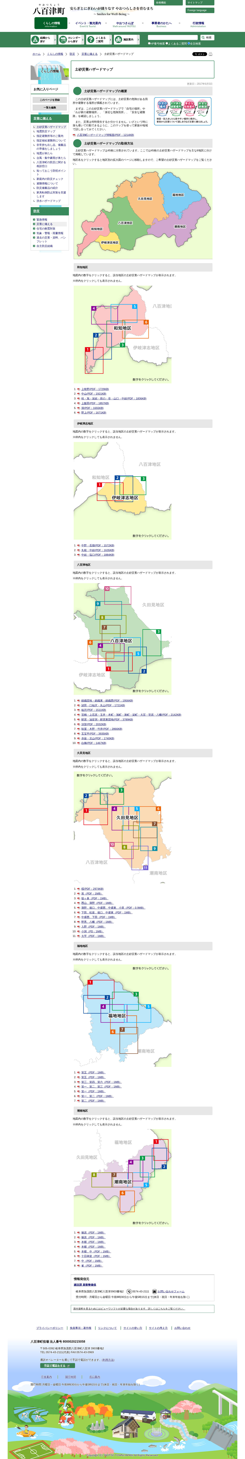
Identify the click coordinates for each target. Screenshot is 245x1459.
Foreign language (197, 10)
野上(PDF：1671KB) (93, 412)
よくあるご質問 (101, 39)
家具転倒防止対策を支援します (51, 194)
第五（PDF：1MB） (93, 1072)
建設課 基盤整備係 (85, 1284)
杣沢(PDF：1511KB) (93, 709)
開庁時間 (70, 1376)
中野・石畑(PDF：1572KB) (97, 545)
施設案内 (128, 39)
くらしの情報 (51, 23)
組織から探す (45, 39)
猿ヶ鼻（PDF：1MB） (94, 898)
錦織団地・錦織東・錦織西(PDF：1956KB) (107, 700)
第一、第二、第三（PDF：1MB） (101, 1086)
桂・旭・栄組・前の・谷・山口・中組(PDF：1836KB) (113, 398)
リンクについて (107, 1327)
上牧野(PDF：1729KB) (95, 389)
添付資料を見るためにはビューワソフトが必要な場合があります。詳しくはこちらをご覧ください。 (129, 1308)
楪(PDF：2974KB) (92, 888)
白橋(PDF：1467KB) (93, 743)
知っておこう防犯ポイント (51, 172)
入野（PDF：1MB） (93, 926)
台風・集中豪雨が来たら (51, 157)
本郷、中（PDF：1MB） (96, 1251)
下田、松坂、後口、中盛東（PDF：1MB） (106, 912)
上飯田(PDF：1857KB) (95, 403)
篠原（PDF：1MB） (93, 1232)
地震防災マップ (46, 131)
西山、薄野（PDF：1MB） (97, 902)
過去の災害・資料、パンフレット (51, 239)
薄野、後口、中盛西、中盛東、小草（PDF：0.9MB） (113, 907)
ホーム (37, 53)
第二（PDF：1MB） (93, 1100)
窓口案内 (94, 1376)
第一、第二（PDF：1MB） (97, 1096)
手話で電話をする (54, 1365)
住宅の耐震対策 (46, 228)
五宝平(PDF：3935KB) (95, 733)
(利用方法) (108, 1359)
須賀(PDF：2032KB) (93, 724)
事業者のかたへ (162, 23)
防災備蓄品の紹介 (47, 187)
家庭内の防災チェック (50, 178)
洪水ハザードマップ (49, 200)
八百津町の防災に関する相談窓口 (51, 164)
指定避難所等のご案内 (50, 135)
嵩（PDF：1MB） (92, 893)
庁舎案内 (46, 1376)
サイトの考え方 (158, 1327)
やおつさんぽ (125, 23)
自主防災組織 (45, 245)
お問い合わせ (182, 1327)
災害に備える (90, 53)
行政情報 (198, 23)
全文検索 (195, 43)
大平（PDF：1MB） (93, 936)
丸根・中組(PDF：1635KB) (97, 550)
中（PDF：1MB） (92, 1260)
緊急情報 (42, 219)
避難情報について (47, 183)
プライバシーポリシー (49, 1327)
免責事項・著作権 (80, 1327)
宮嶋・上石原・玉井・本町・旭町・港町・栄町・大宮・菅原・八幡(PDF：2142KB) (131, 714)
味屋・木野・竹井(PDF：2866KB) (101, 728)
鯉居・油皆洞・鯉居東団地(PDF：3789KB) (107, 719)
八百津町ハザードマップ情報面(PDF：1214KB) (105, 134)
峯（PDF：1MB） (92, 1265)
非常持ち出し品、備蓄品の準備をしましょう (51, 146)
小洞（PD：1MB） (92, 931)
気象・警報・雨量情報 (50, 233)
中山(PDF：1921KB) (93, 393)
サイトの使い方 (132, 1327)
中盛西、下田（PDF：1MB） (98, 917)
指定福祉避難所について (51, 140)
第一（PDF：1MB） (93, 1091)
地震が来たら (45, 153)
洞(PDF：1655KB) (92, 408)
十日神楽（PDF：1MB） (96, 1256)
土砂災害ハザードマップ (51, 126)
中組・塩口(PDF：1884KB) (97, 554)
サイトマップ (195, 2)
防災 (72, 53)
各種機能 (161, 2)
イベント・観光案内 (88, 23)
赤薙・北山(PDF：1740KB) (97, 738)
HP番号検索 (157, 43)
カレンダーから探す (74, 39)
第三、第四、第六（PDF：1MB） (101, 1082)
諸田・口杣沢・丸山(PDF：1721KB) (103, 705)
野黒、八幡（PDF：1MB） (97, 921)
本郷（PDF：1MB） (93, 1241)
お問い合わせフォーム (171, 1291)
